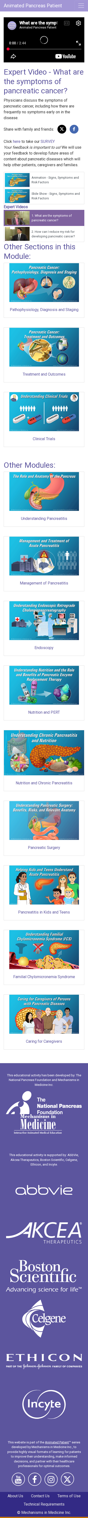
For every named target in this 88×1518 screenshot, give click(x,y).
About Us (15, 1496)
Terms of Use (69, 1496)
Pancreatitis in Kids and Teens (44, 912)
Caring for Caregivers (44, 1041)
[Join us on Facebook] (36, 1481)
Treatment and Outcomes (44, 374)
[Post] (61, 129)
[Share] (74, 129)
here (17, 141)
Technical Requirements (44, 1504)
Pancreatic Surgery (44, 847)
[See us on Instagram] (52, 1481)
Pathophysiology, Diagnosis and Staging (44, 309)
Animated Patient (57, 1442)
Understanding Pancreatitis (44, 518)
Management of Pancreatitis (44, 583)
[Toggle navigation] (81, 5)
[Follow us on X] (69, 1481)
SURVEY (48, 141)
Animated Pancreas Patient (33, 6)
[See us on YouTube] (19, 1481)
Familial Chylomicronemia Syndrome (44, 976)
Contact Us (40, 1496)
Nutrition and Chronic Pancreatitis (44, 783)
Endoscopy (44, 647)
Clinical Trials (44, 439)
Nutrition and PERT (44, 712)
